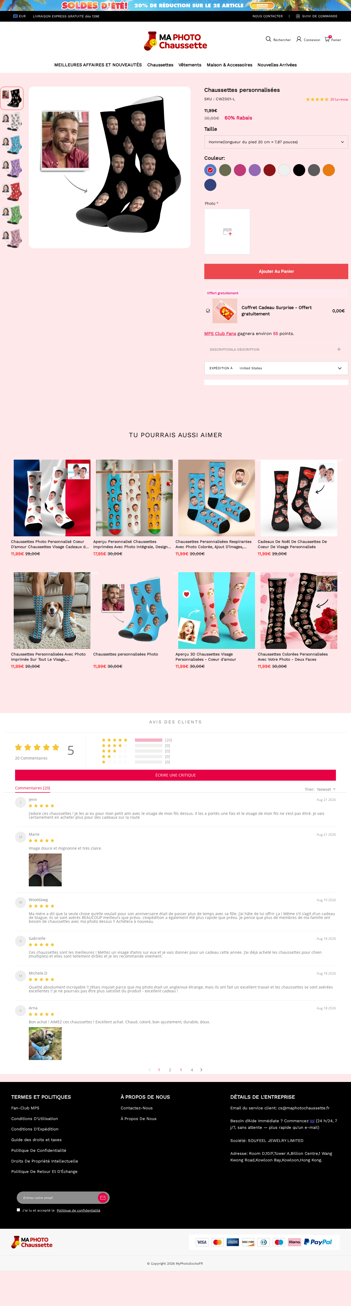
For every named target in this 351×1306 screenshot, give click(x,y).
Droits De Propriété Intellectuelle (44, 1154)
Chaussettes (160, 64)
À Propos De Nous (139, 1112)
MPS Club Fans (220, 333)
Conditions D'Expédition (34, 1122)
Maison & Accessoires (229, 64)
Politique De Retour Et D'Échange (44, 1164)
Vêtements (190, 64)
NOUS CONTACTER (268, 16)
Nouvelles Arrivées (277, 64)
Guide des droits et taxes (36, 1133)
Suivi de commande (320, 16)
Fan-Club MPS (25, 1101)
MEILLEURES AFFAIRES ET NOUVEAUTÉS (98, 64)
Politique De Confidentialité (38, 1143)
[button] (37, 167)
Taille (210, 129)
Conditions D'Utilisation (34, 1112)
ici (312, 1114)
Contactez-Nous (137, 1101)
